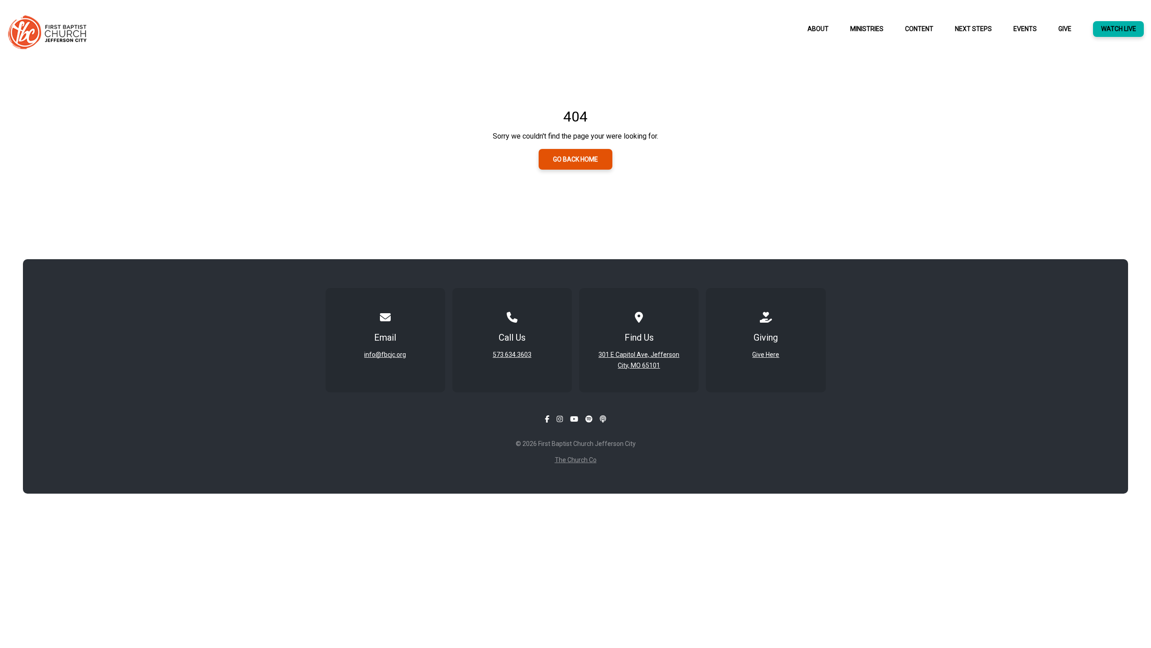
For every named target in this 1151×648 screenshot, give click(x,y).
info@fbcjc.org (385, 354)
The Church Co (576, 460)
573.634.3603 (512, 354)
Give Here (765, 354)
